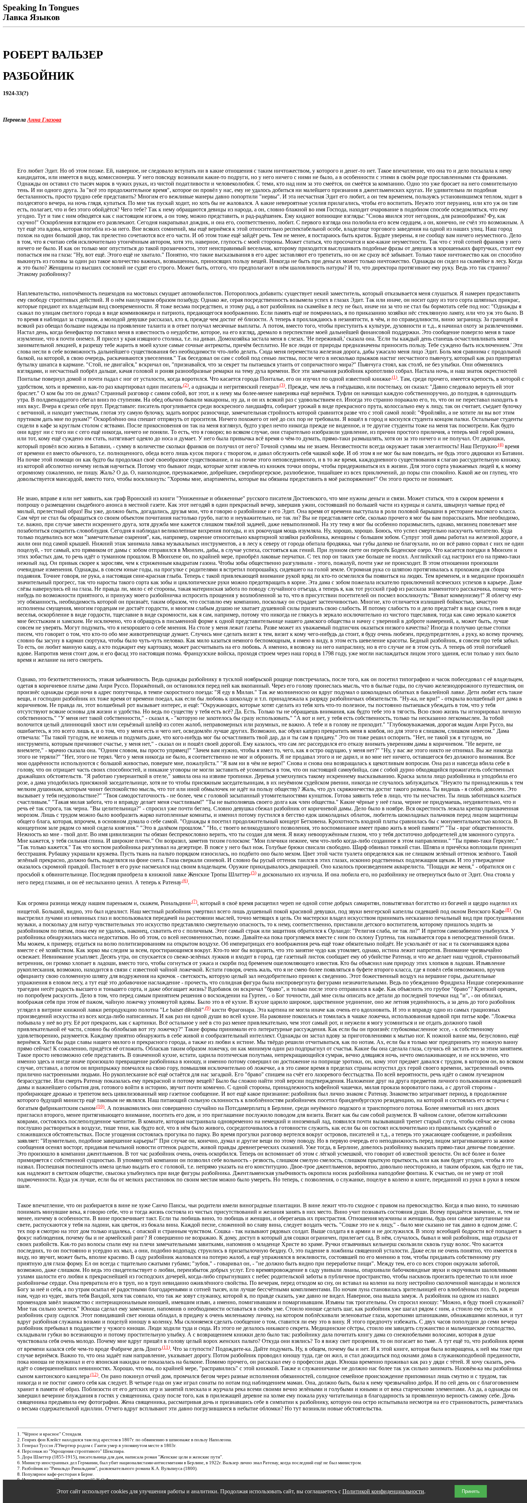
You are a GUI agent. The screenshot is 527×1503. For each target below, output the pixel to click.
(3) (282, 385)
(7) (194, 901)
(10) (99, 1106)
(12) (93, 1374)
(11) (165, 1347)
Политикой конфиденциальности (383, 1491)
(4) (500, 444)
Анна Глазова (44, 120)
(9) (207, 1008)
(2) (185, 385)
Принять (471, 1491)
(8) (507, 909)
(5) (253, 872)
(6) (184, 880)
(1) (394, 377)
